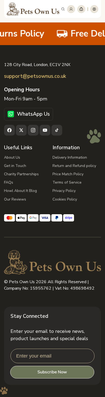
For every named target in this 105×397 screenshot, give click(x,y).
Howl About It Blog (20, 190)
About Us (12, 157)
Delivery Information (69, 157)
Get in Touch (15, 165)
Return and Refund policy (74, 165)
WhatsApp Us (33, 114)
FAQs (8, 182)
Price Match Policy (67, 174)
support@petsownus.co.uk (35, 76)
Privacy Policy (64, 190)
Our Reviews (15, 199)
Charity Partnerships (21, 174)
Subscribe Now (52, 372)
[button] (63, 9)
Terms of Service (67, 182)
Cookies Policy (64, 199)
